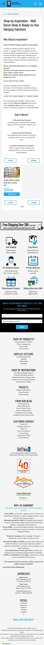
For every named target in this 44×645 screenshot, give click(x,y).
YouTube (24, 610)
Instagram (23, 605)
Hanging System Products (23, 342)
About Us (24, 429)
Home (4, 14)
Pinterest (24, 607)
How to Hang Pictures (23, 408)
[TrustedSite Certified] (23, 498)
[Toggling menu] (3, 4)
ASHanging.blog (23, 404)
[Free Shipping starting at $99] (22, 226)
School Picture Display (23, 382)
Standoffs (23, 363)
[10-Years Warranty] (33, 260)
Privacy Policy (22, 310)
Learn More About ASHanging (13, 567)
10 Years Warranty (33, 267)
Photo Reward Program (11, 288)
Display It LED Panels (23, 390)
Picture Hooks (23, 349)
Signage (23, 359)
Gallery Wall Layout (23, 406)
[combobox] (22, 9)
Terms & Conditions (23, 431)
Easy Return (33, 247)
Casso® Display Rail (23, 357)
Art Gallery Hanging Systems (23, 373)
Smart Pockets (24, 392)
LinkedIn (23, 612)
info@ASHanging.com (23, 591)
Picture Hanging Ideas (23, 410)
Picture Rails (23, 346)
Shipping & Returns (23, 426)
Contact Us (23, 424)
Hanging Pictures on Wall (23, 413)
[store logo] (14, 4)
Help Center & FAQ (23, 435)
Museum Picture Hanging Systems (23, 379)
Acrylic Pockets (24, 394)
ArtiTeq (34, 453)
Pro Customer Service (11, 267)
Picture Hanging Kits (23, 344)
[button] (35, 3)
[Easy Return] (33, 240)
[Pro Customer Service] (11, 260)
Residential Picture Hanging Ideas (23, 377)
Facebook (23, 603)
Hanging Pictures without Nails (23, 415)
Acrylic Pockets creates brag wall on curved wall (12, 182)
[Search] (41, 9)
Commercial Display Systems (23, 375)
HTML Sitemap (24, 437)
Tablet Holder (23, 361)
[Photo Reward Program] (11, 281)
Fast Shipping (11, 247)
